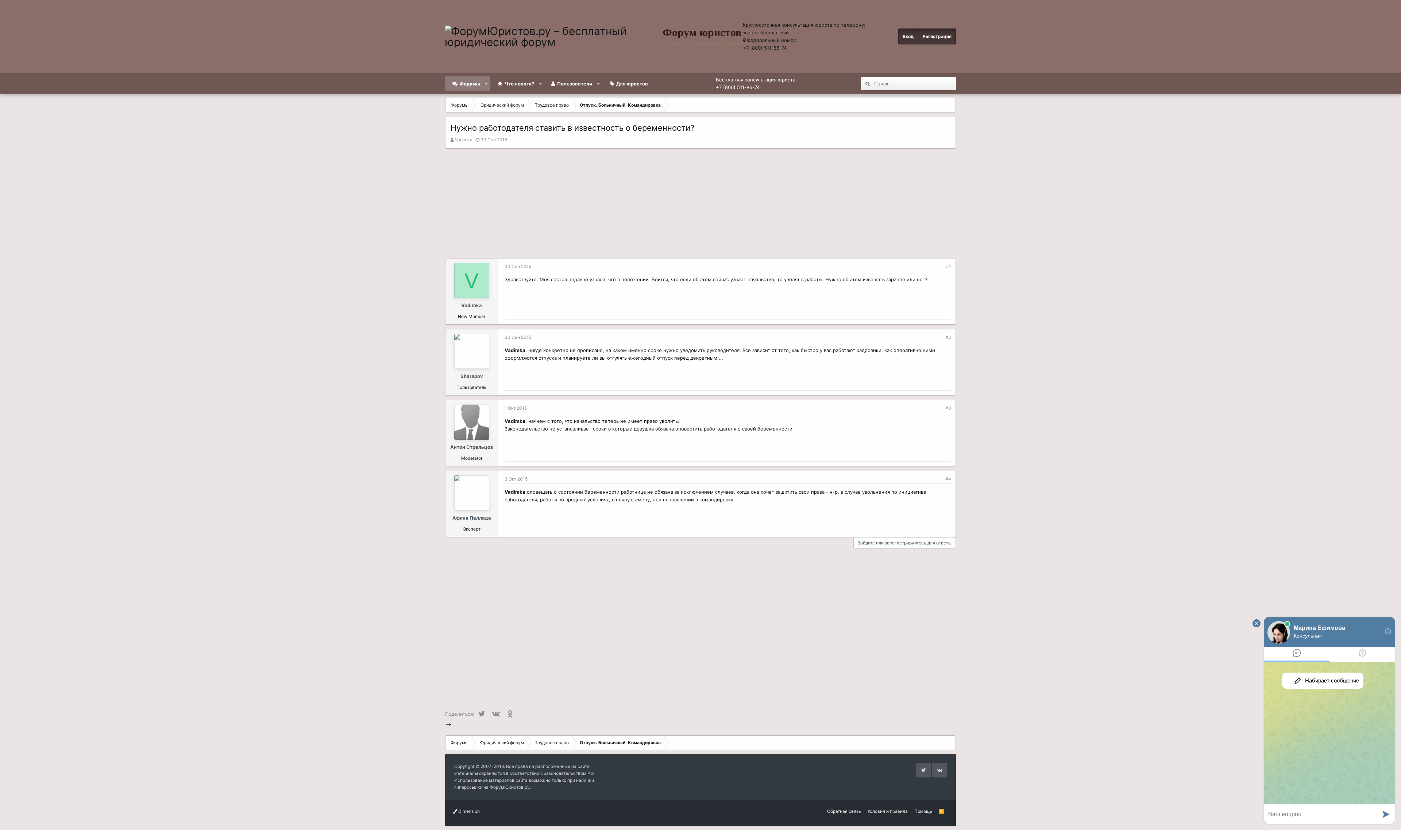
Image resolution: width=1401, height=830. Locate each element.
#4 (948, 479)
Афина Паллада (471, 518)
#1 (948, 266)
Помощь (923, 811)
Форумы (470, 84)
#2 (948, 337)
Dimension (468, 811)
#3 (948, 408)
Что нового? (519, 84)
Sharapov (471, 376)
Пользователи (574, 84)
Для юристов (632, 84)
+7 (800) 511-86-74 (765, 48)
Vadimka (463, 139)
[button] (486, 83)
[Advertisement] (700, 203)
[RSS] (941, 811)
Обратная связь (844, 811)
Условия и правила (888, 811)
